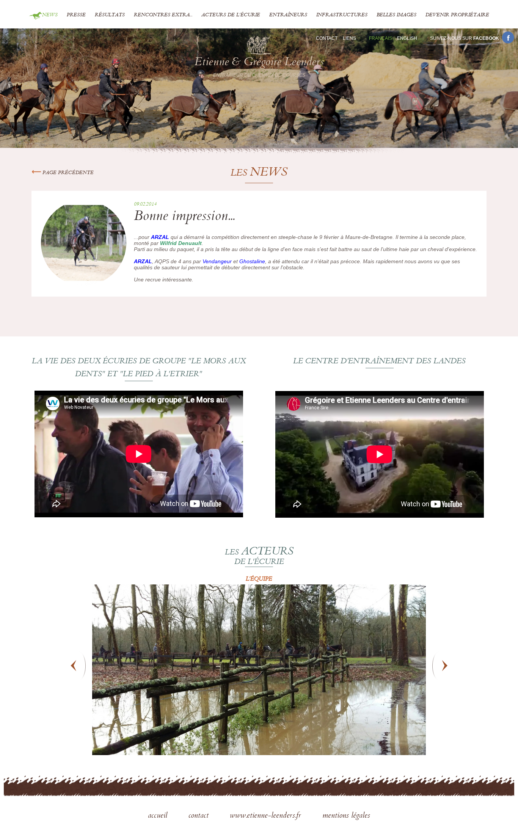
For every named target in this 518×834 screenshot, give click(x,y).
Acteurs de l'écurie (230, 15)
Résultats (110, 15)
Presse (76, 15)
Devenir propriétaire (457, 15)
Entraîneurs (288, 15)
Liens (349, 38)
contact (199, 816)
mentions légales (346, 816)
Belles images (396, 15)
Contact (326, 38)
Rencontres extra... (163, 15)
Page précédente (67, 173)
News (50, 15)
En (407, 38)
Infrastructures (341, 15)
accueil (159, 816)
